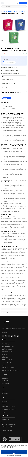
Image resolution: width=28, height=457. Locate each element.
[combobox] (15, 6)
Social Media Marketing (6, 352)
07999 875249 (6, 422)
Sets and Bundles (21, 11)
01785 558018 (6, 419)
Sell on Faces (4, 391)
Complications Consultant (7, 356)
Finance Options (5, 357)
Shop (4, 11)
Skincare (15, 11)
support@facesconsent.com (9, 424)
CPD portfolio (4, 354)
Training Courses (5, 347)
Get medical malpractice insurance (9, 360)
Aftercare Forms (5, 380)
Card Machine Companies (7, 349)
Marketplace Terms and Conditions (8, 409)
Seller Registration (5, 393)
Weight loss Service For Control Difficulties (10, 370)
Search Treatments (5, 344)
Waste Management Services (7, 351)
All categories (9, 11)
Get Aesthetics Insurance (7, 359)
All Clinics (3, 365)
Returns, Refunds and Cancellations (9, 406)
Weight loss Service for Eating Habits (9, 368)
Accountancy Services (6, 362)
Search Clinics (4, 343)
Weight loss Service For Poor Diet (8, 372)
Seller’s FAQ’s (4, 404)
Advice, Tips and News (6, 385)
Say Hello (3, 412)
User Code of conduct (6, 411)
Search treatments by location (8, 346)
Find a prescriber (5, 364)
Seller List (3, 394)
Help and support (5, 401)
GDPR (3, 381)
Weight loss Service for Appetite (8, 367)
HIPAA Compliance (5, 383)
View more (4, 87)
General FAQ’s (4, 403)
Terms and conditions (6, 309)
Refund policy (5, 312)
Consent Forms (5, 378)
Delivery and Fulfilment (6, 407)
